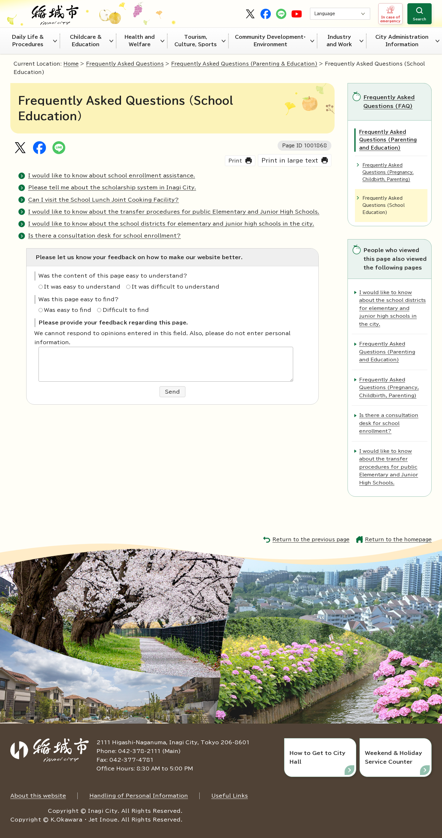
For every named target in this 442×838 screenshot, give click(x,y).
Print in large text (289, 160)
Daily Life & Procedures (28, 41)
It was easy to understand (82, 286)
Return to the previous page (310, 539)
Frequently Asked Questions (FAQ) (389, 102)
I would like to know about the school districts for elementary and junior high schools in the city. (171, 223)
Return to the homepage (398, 539)
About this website (38, 795)
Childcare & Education (86, 41)
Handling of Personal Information (138, 795)
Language (324, 14)
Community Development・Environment (270, 41)
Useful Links (229, 795)
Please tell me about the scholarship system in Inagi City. (112, 187)
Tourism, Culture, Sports (195, 41)
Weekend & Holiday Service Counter (393, 757)
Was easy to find (67, 310)
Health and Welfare (140, 41)
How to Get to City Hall (317, 757)
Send (172, 391)
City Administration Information (401, 41)
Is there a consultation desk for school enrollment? (104, 235)
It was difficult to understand (175, 286)
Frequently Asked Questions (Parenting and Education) (388, 140)
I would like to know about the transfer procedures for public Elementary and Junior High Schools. (173, 211)
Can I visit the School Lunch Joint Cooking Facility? (103, 199)
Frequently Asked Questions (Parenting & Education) (244, 63)
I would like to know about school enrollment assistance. (111, 175)
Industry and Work (339, 41)
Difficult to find (126, 310)
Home (71, 63)
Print (235, 160)
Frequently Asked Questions (125, 63)
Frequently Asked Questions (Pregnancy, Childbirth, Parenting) (388, 172)
